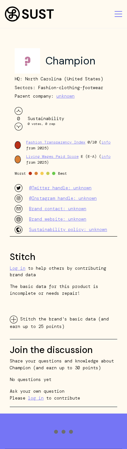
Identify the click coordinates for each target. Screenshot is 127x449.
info (105, 142)
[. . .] (63, 433)
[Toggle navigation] (118, 14)
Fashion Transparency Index (55, 142)
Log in (17, 268)
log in (36, 398)
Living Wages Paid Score (52, 156)
